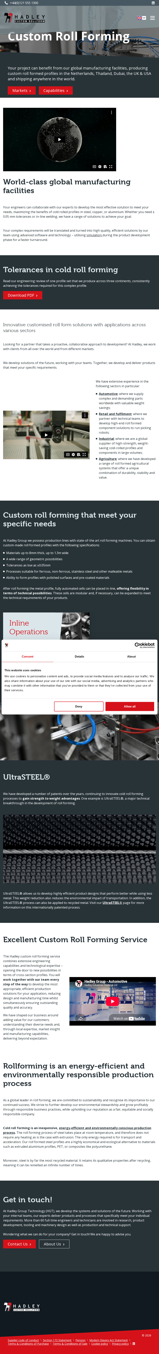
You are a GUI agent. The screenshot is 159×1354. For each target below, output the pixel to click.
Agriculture (108, 459)
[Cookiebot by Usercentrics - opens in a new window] (138, 645)
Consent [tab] (27, 656)
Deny (78, 706)
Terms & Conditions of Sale (70, 1343)
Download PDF (21, 295)
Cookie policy (99, 1343)
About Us (52, 1244)
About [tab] (131, 656)
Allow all (130, 706)
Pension (80, 1340)
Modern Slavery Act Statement (108, 1340)
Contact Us (18, 1244)
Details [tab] (79, 656)
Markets (20, 90)
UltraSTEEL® (112, 903)
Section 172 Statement (57, 1340)
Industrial (106, 439)
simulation (94, 235)
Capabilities (54, 90)
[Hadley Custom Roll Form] (24, 18)
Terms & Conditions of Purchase (28, 1343)
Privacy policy (120, 1343)
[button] (141, 18)
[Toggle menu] (152, 18)
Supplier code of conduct (23, 1340)
